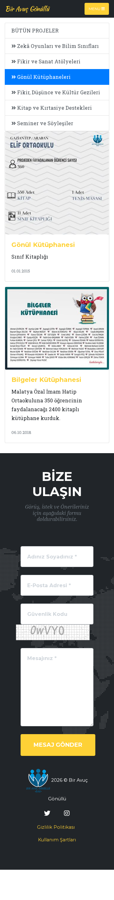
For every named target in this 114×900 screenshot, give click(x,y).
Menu (95, 8)
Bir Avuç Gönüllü (27, 8)
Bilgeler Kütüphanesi (46, 379)
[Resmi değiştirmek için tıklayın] (53, 632)
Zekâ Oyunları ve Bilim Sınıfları (57, 46)
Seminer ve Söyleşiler (44, 123)
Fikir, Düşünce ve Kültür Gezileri (58, 92)
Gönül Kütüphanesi (43, 244)
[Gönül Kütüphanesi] (57, 182)
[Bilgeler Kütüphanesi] (57, 327)
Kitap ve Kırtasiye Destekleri (54, 107)
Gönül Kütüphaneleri (43, 76)
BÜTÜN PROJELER (35, 30)
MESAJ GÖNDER (58, 744)
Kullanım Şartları (57, 840)
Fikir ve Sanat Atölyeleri (48, 61)
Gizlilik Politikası (56, 827)
